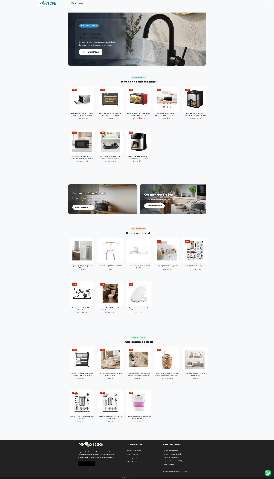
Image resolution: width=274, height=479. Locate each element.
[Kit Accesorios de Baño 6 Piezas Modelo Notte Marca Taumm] (82, 293)
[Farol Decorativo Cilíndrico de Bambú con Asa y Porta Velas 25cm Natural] (167, 359)
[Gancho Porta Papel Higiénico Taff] (138, 251)
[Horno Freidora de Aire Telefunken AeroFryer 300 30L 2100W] (110, 99)
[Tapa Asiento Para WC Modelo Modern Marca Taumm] (138, 293)
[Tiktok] (86, 463)
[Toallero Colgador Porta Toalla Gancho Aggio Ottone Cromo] (82, 251)
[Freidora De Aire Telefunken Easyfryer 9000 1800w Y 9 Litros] (195, 99)
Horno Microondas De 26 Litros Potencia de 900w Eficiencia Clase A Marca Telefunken (82, 158)
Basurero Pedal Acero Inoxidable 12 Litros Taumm (110, 417)
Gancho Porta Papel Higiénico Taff (138, 265)
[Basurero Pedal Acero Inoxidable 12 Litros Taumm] (110, 402)
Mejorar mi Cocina (154, 206)
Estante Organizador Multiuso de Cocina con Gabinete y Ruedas (82, 374)
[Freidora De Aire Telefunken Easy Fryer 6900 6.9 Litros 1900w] (138, 142)
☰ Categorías (77, 3)
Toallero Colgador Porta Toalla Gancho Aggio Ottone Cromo (82, 266)
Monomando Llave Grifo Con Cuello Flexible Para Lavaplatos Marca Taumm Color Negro (195, 266)
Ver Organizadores (83, 207)
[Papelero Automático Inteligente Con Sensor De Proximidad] (138, 402)
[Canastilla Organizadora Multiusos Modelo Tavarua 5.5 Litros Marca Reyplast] (138, 359)
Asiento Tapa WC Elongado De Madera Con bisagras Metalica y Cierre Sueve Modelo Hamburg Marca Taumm (110, 310)
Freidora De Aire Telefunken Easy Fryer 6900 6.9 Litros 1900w (138, 157)
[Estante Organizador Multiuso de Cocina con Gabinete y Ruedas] (82, 359)
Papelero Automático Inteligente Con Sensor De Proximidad (139, 417)
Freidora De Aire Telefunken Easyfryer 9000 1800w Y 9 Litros (195, 114)
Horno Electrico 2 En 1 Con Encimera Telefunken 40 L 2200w (138, 114)
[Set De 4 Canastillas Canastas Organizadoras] (195, 359)
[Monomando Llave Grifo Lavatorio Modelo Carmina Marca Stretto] (167, 251)
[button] (133, 62)
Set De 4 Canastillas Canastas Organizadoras (195, 374)
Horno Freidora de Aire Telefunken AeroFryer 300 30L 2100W (110, 114)
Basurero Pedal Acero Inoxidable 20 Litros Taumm (82, 417)
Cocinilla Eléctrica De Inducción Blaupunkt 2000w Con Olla (110, 157)
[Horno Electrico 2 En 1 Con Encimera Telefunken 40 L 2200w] (138, 99)
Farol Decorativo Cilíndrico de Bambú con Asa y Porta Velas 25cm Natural (167, 374)
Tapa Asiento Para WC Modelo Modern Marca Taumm (139, 309)
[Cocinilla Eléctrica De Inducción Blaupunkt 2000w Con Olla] (110, 142)
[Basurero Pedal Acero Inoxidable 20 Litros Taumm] (82, 402)
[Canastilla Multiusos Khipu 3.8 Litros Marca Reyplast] (110, 359)
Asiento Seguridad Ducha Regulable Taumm (110, 266)
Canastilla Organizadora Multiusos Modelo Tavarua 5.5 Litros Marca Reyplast (138, 375)
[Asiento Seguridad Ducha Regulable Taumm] (110, 251)
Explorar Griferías (91, 52)
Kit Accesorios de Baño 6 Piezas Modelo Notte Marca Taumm (82, 309)
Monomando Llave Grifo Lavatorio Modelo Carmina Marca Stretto (167, 266)
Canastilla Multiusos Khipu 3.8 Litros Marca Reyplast (110, 374)
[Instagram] (80, 463)
